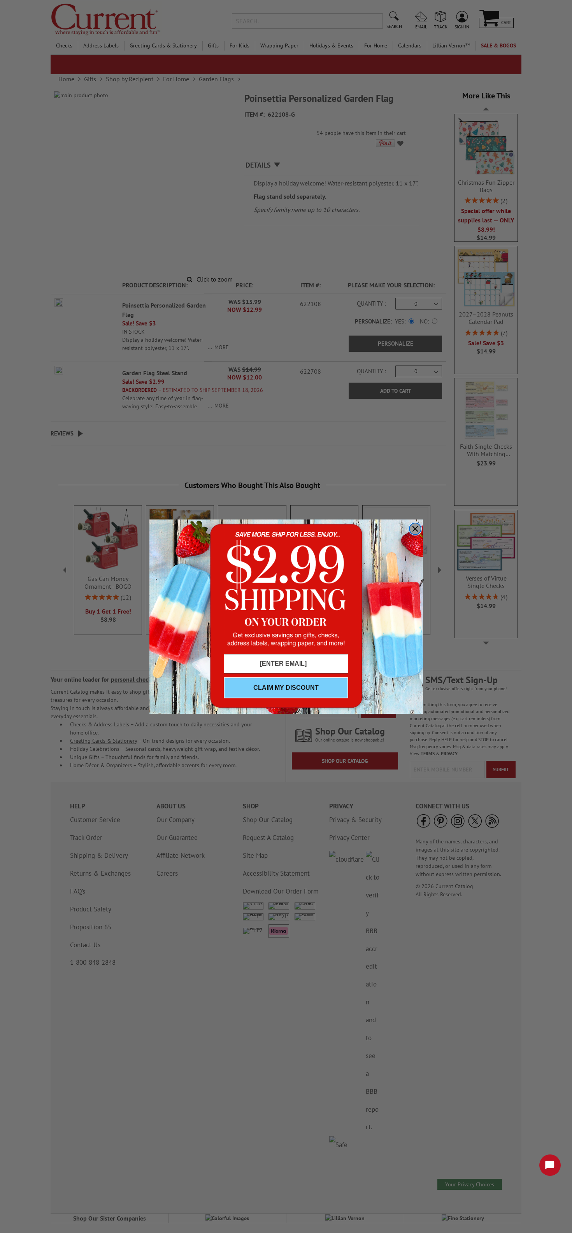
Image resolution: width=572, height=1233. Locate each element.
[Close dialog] (415, 529)
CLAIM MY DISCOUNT (286, 687)
